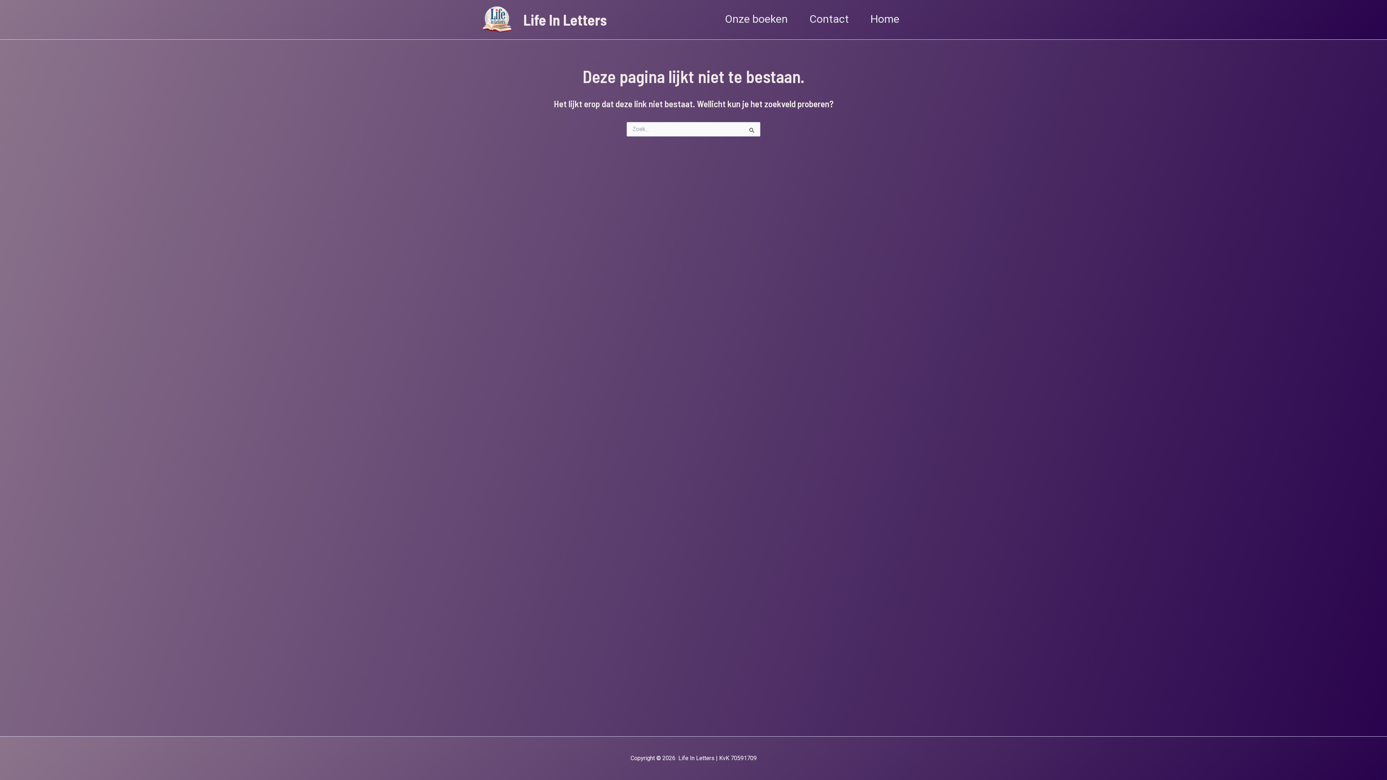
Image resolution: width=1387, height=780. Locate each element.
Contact (829, 19)
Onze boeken (756, 19)
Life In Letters (565, 20)
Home (884, 19)
